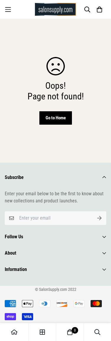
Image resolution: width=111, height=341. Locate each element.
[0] (70, 332)
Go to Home (56, 117)
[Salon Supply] (55, 9)
